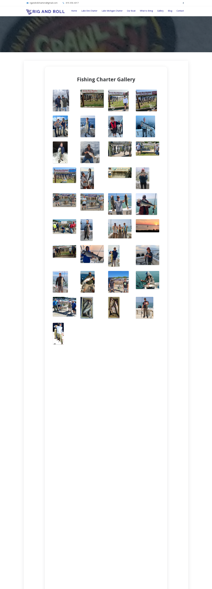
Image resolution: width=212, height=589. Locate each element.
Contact (180, 10)
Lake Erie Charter (89, 10)
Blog (170, 10)
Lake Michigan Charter (112, 10)
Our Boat (131, 10)
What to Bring (146, 10)
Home (74, 10)
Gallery (160, 10)
